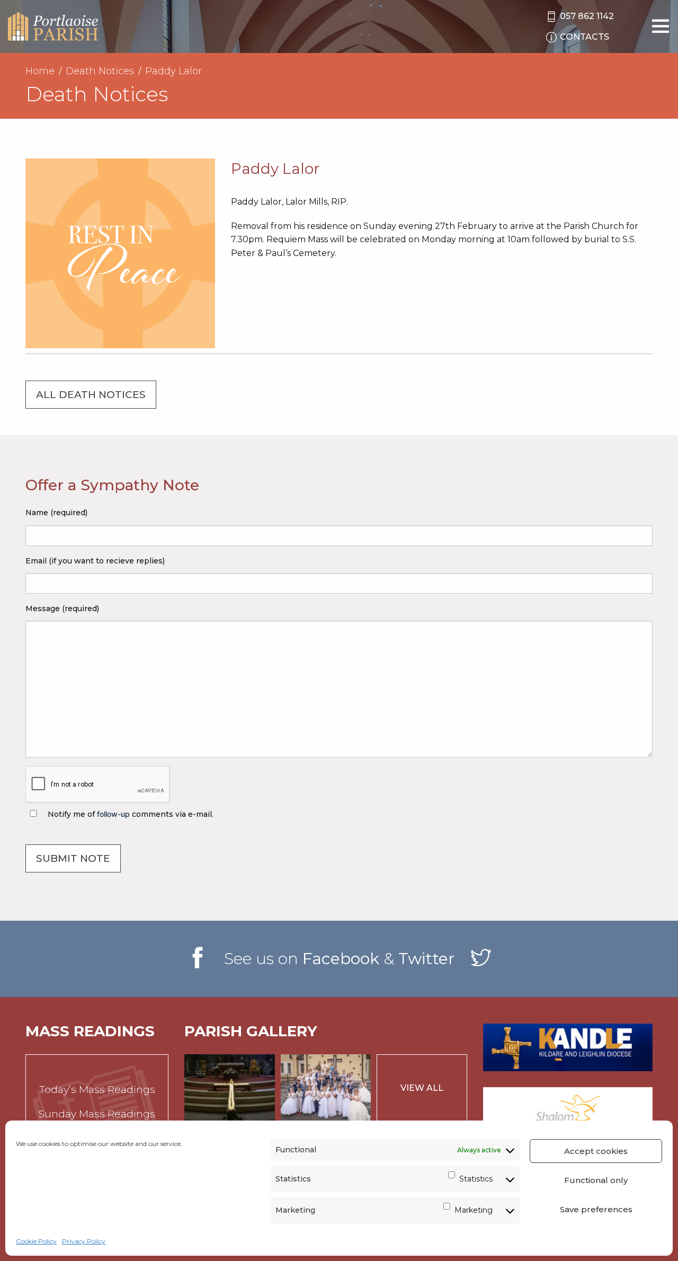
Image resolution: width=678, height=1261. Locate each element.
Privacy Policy (83, 1241)
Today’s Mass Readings (97, 1089)
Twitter (426, 958)
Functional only (596, 1180)
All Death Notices (91, 395)
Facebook (340, 958)
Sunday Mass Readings (97, 1114)
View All (421, 1088)
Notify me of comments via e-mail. (129, 814)
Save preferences (596, 1209)
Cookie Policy (36, 1241)
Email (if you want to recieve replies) (95, 561)
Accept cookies (596, 1151)
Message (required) (62, 608)
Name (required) (56, 512)
